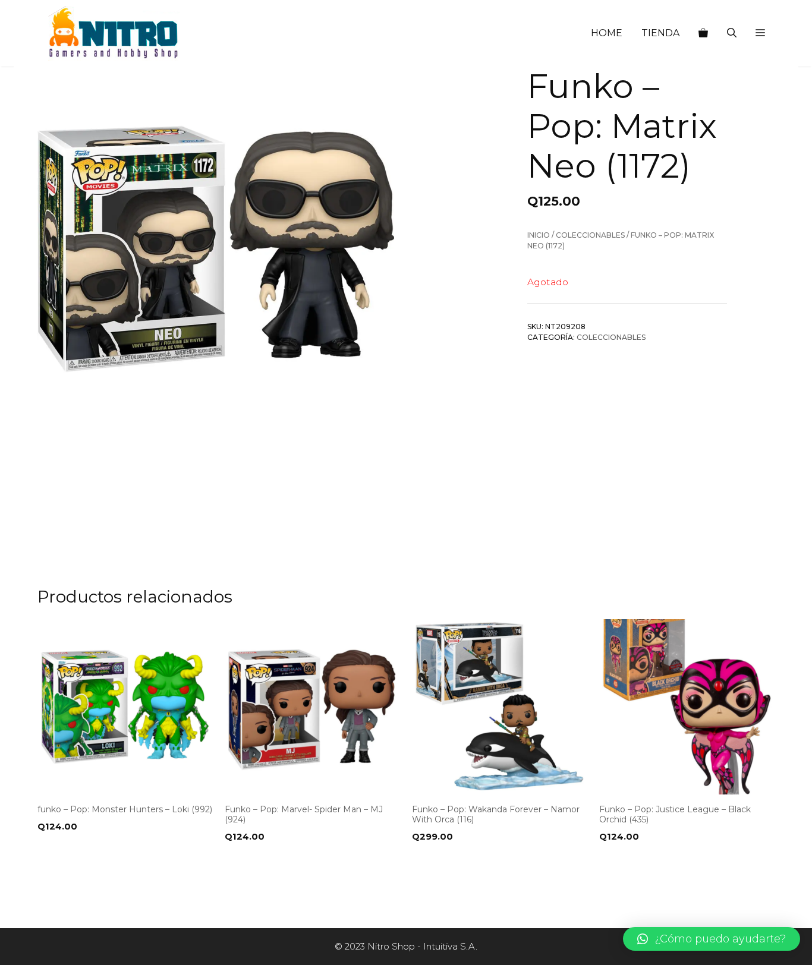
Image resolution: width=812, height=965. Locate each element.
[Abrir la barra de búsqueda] (731, 33)
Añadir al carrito (83, 861)
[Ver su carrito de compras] (703, 33)
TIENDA (660, 33)
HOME (606, 33)
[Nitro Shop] (114, 33)
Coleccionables (590, 235)
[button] (760, 33)
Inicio (538, 235)
